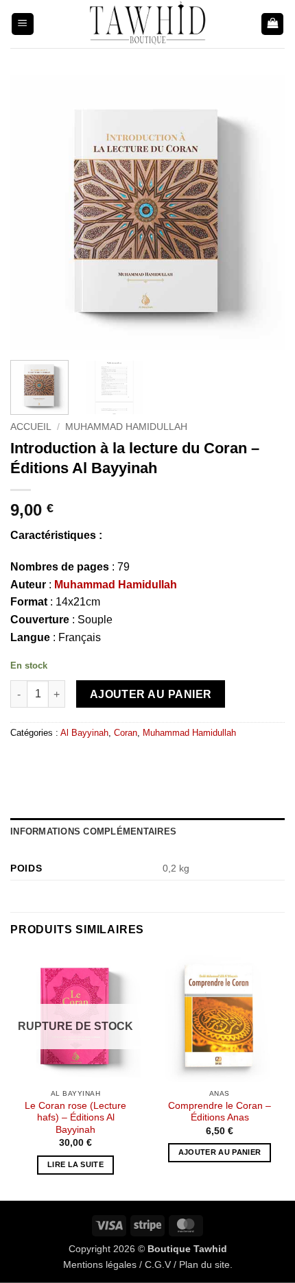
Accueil (30, 427)
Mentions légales (100, 1264)
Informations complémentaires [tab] (93, 831)
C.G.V (158, 1264)
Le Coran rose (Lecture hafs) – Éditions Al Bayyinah (75, 1118)
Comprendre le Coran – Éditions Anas (219, 1112)
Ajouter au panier (151, 694)
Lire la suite (75, 1164)
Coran (125, 733)
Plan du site (204, 1264)
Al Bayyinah (84, 733)
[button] (23, 24)
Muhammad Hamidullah (126, 427)
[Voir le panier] (272, 24)
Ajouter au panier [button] (219, 1152)
